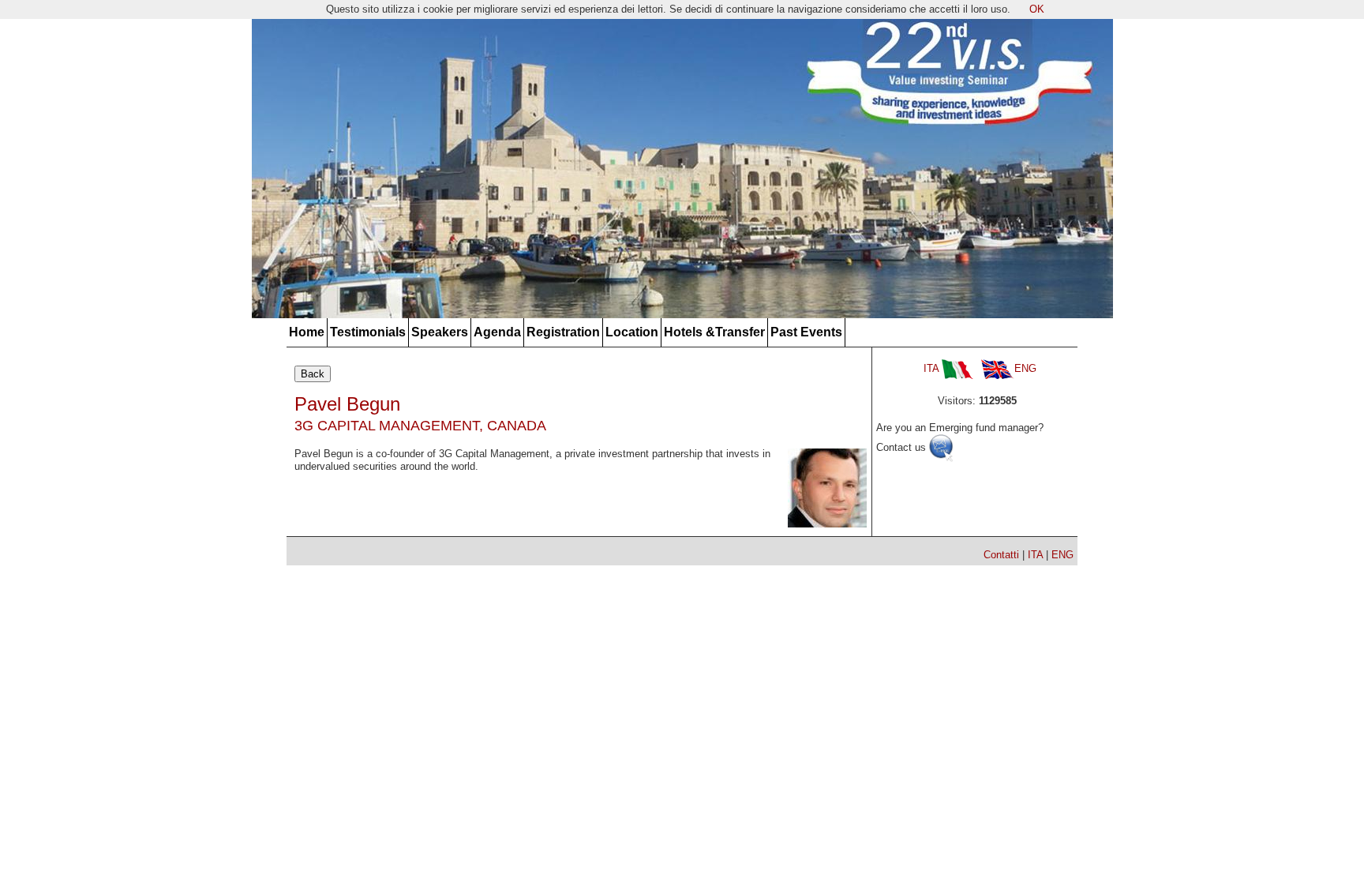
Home (306, 332)
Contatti (1001, 555)
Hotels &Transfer (714, 332)
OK (1036, 9)
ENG (1025, 368)
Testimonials (368, 332)
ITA (933, 368)
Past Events (806, 332)
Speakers (439, 332)
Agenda (497, 332)
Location (631, 332)
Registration (563, 332)
